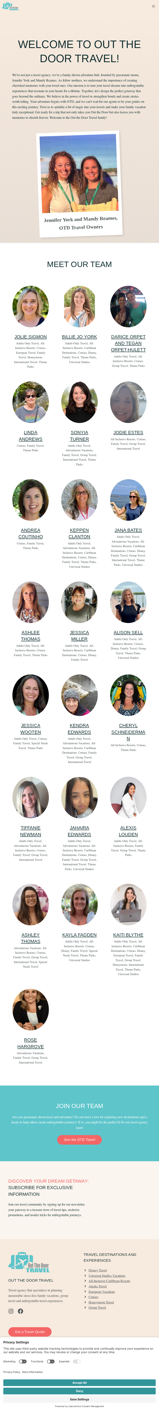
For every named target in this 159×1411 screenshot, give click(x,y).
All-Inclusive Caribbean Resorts (109, 1281)
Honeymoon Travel (101, 1302)
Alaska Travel (98, 1286)
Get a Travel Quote (30, 1332)
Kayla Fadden (79, 934)
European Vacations (102, 1291)
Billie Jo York (79, 336)
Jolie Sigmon (30, 336)
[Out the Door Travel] (10, 6)
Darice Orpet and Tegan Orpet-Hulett (128, 343)
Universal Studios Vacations (107, 1275)
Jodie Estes (128, 432)
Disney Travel (98, 1270)
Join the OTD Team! (79, 1139)
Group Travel (97, 1307)
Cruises (93, 1297)
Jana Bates (128, 530)
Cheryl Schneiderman (128, 732)
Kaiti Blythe (128, 934)
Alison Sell (128, 632)
